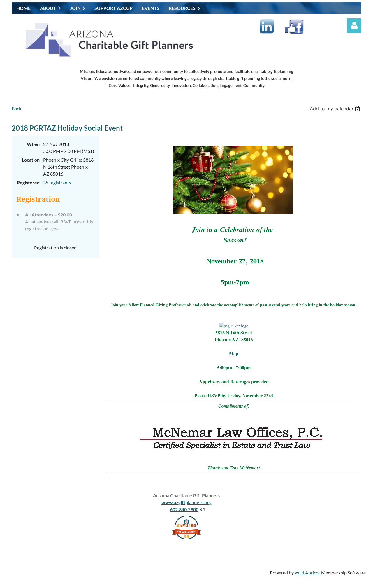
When (33, 144)
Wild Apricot (307, 572)
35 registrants (57, 182)
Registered (28, 182)
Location (31, 160)
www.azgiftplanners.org (186, 502)
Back (16, 108)
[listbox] (335, 108)
